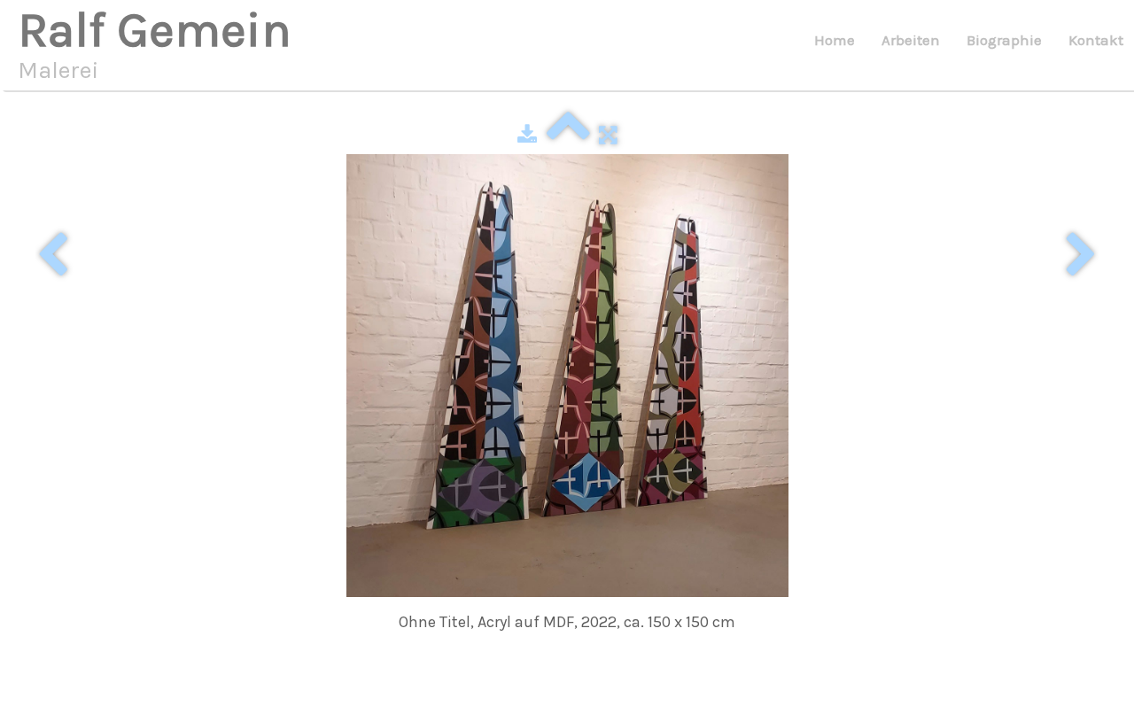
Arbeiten (911, 40)
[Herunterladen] (527, 134)
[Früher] (52, 256)
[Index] (568, 134)
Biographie (1004, 40)
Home (834, 40)
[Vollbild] (608, 134)
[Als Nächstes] (1081, 256)
